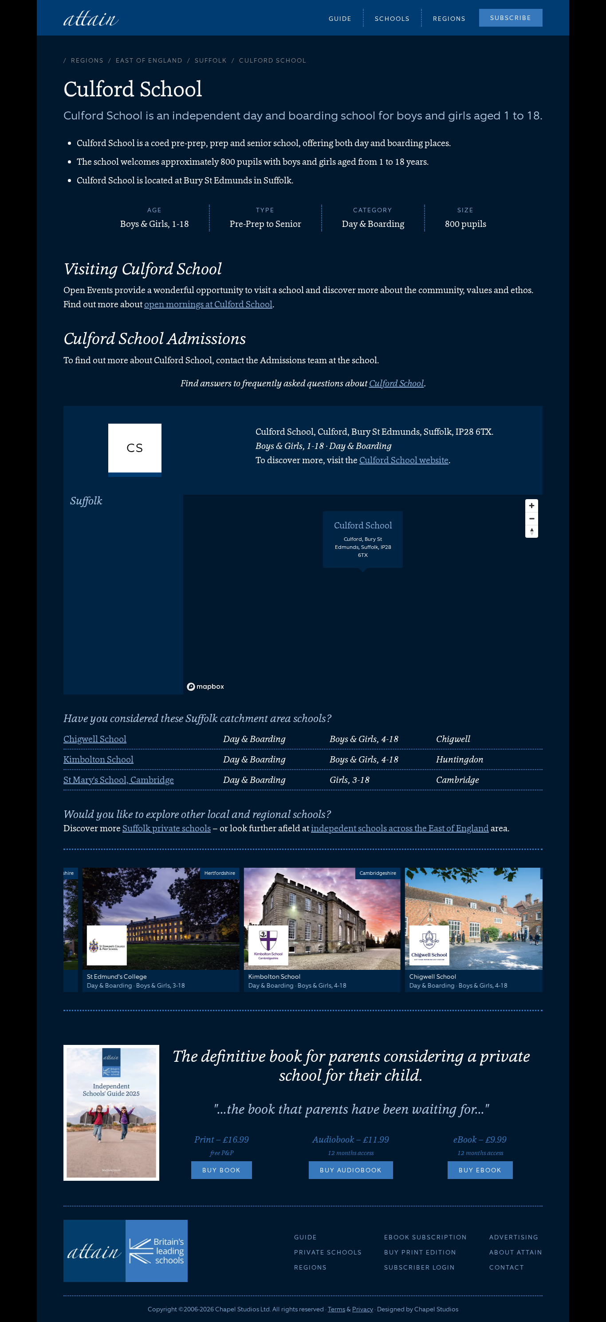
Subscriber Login (419, 1267)
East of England (149, 60)
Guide (340, 19)
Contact (506, 1267)
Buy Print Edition (420, 1252)
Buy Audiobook (351, 1170)
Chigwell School (94, 739)
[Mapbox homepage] (205, 687)
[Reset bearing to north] (531, 531)
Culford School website (404, 460)
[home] (91, 17)
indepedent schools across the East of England (400, 828)
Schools (392, 19)
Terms (336, 1309)
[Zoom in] (531, 505)
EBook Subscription (425, 1237)
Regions (449, 19)
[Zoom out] (531, 518)
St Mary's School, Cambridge (118, 780)
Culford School (396, 383)
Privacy (362, 1309)
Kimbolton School (98, 759)
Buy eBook (480, 1170)
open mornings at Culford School (208, 304)
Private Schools (328, 1252)
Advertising (514, 1237)
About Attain (516, 1252)
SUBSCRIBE (510, 18)
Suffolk (211, 60)
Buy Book (221, 1170)
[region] (363, 595)
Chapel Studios (436, 1309)
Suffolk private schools (166, 828)
